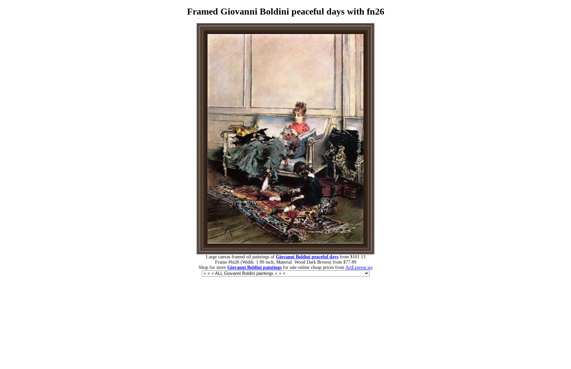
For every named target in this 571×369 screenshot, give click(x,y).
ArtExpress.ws (358, 267)
